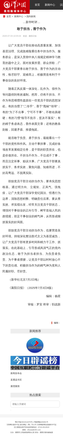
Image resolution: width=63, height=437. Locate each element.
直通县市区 (16, 379)
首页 (37, 4)
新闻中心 (50, 4)
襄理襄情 (15, 386)
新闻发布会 (16, 373)
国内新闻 (31, 16)
